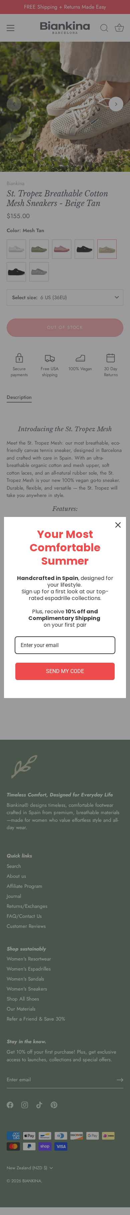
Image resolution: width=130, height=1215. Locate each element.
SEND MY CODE (65, 671)
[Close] (118, 525)
